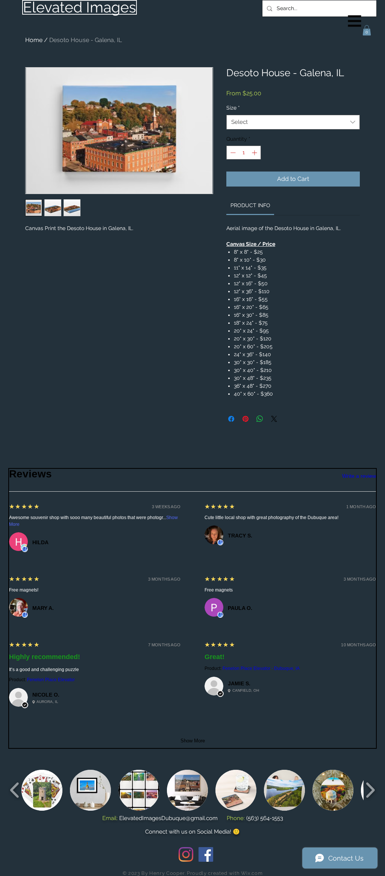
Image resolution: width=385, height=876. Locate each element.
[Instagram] (186, 854)
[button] (354, 21)
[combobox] (293, 122)
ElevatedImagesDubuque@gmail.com (168, 818)
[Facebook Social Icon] (206, 854)
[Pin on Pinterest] (245, 418)
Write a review (359, 476)
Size (233, 108)
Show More (192, 741)
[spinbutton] (243, 152)
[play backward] (14, 790)
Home (33, 40)
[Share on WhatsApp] (259, 418)
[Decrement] (232, 152)
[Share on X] (274, 418)
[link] (250, 205)
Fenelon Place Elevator (51, 679)
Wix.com (252, 873)
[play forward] (370, 790)
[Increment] (255, 152)
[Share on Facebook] (231, 418)
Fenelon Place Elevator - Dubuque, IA (261, 668)
